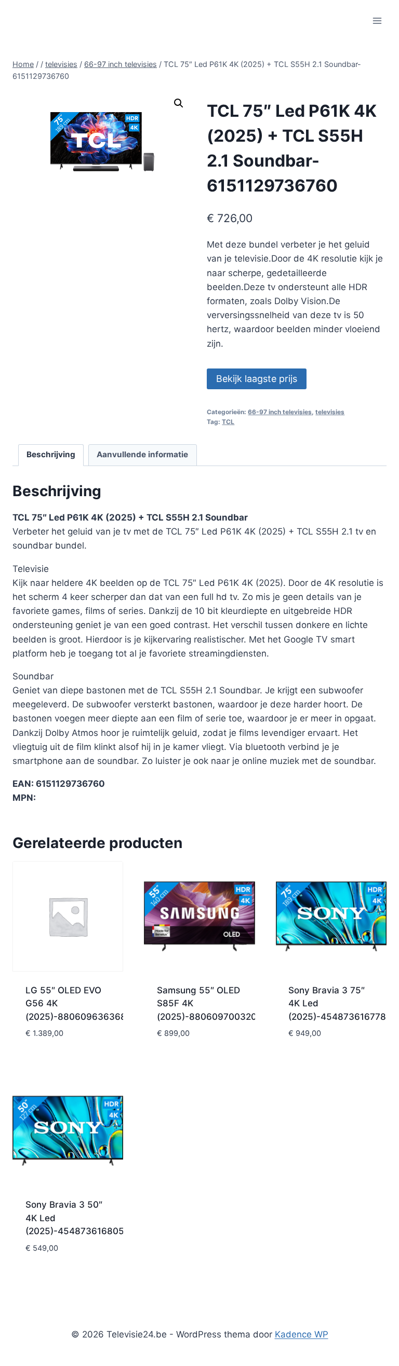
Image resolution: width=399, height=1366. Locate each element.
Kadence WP (301, 1334)
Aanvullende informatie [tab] (142, 454)
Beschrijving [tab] (50, 454)
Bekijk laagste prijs (256, 378)
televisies (329, 412)
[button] (178, 103)
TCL (228, 422)
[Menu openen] (377, 20)
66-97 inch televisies (280, 412)
